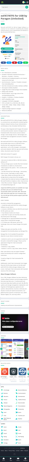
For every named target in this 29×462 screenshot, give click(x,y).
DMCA (21, 450)
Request (26, 450)
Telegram (20, 62)
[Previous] (1, 349)
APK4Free (22, 448)
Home (2, 13)
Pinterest (14, 62)
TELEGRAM (8, 51)
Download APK (8, 48)
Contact (17, 450)
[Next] (27, 349)
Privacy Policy (12, 450)
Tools (9, 13)
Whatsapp (25, 62)
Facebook (3, 62)
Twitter (9, 62)
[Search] (26, 7)
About (6, 450)
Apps (6, 13)
